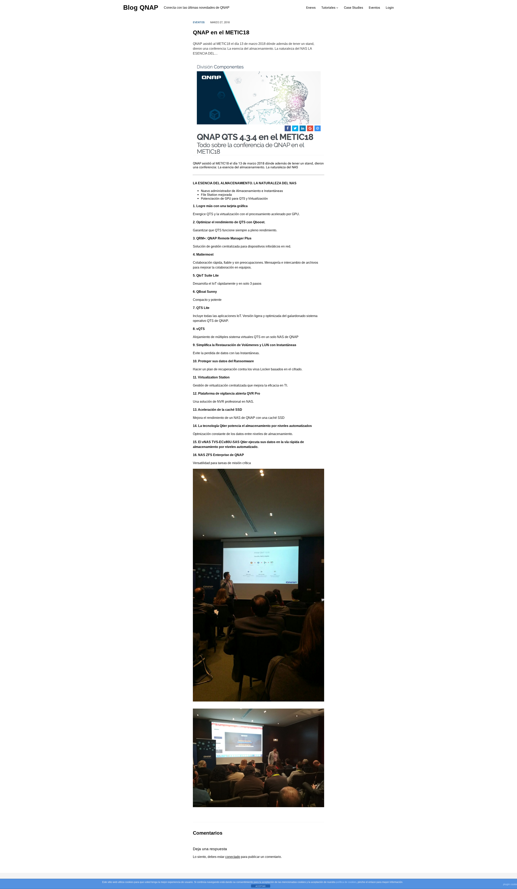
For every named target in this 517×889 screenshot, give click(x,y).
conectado (232, 856)
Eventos (199, 22)
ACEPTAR (260, 886)
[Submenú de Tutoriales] (337, 8)
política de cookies (346, 882)
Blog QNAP (140, 7)
